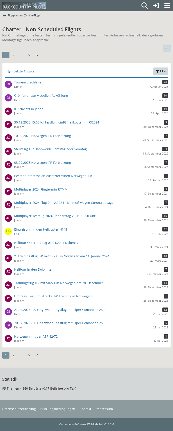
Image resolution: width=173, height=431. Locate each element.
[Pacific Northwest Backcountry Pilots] (24, 5)
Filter (163, 71)
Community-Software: (86, 424)
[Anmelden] (155, 5)
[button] (167, 48)
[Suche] (144, 5)
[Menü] (167, 5)
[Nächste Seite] (37, 55)
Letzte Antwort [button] (25, 71)
